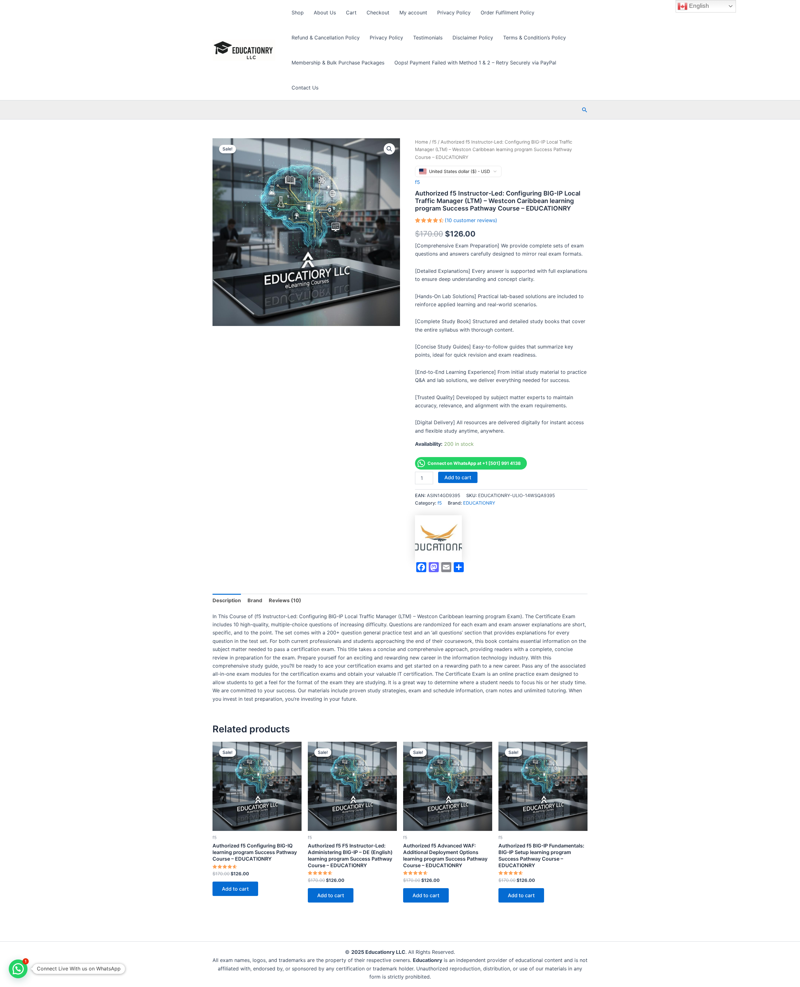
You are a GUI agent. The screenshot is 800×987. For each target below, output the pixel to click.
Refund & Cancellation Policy (326, 37)
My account (413, 12)
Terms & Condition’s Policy (534, 37)
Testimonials (427, 37)
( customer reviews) (471, 220)
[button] (585, 110)
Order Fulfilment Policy (507, 12)
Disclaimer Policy (472, 37)
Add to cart (457, 477)
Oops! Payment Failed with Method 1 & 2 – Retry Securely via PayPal (475, 62)
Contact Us (305, 87)
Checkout (378, 12)
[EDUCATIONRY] (438, 538)
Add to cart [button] (235, 889)
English (698, 6)
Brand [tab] (255, 600)
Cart (351, 12)
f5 (434, 142)
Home (421, 142)
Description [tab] (226, 600)
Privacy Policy (454, 12)
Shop (298, 12)
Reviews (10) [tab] (285, 600)
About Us (325, 12)
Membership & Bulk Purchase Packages (338, 62)
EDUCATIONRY (479, 503)
